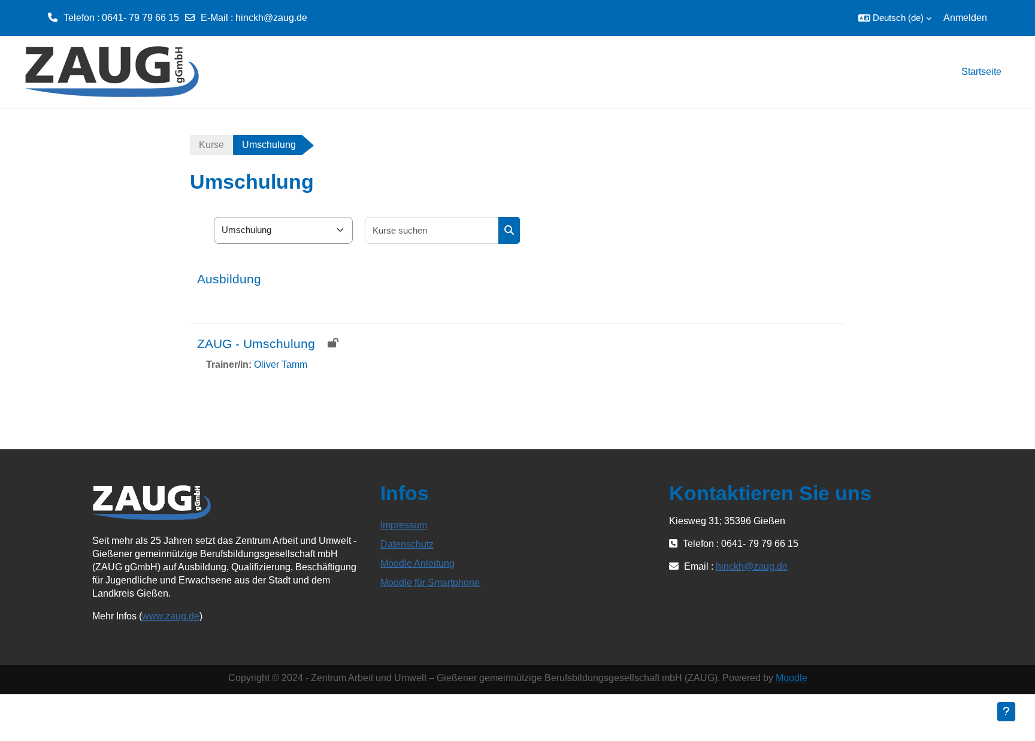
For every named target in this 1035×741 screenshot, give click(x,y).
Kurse (211, 145)
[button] (895, 18)
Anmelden (965, 18)
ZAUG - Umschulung (256, 343)
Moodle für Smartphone (430, 582)
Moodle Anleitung (417, 563)
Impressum (403, 525)
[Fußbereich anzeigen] (1006, 711)
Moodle (791, 678)
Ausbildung (229, 279)
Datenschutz (407, 544)
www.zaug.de (170, 616)
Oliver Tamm (280, 364)
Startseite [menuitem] (981, 71)
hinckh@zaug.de (271, 18)
